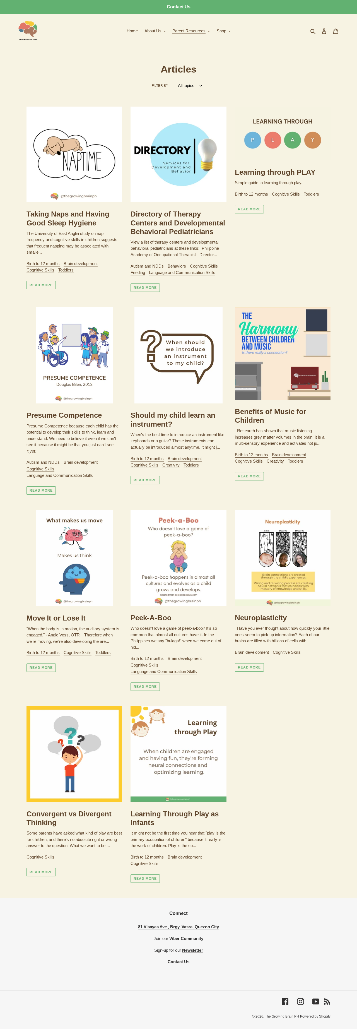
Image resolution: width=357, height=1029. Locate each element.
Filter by (160, 86)
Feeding (138, 272)
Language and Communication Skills (182, 272)
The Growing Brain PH (282, 1016)
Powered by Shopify (315, 1016)
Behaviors (177, 266)
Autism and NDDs (147, 266)
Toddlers (66, 270)
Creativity (171, 465)
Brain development (81, 263)
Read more (41, 285)
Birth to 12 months (43, 263)
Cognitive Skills (40, 270)
